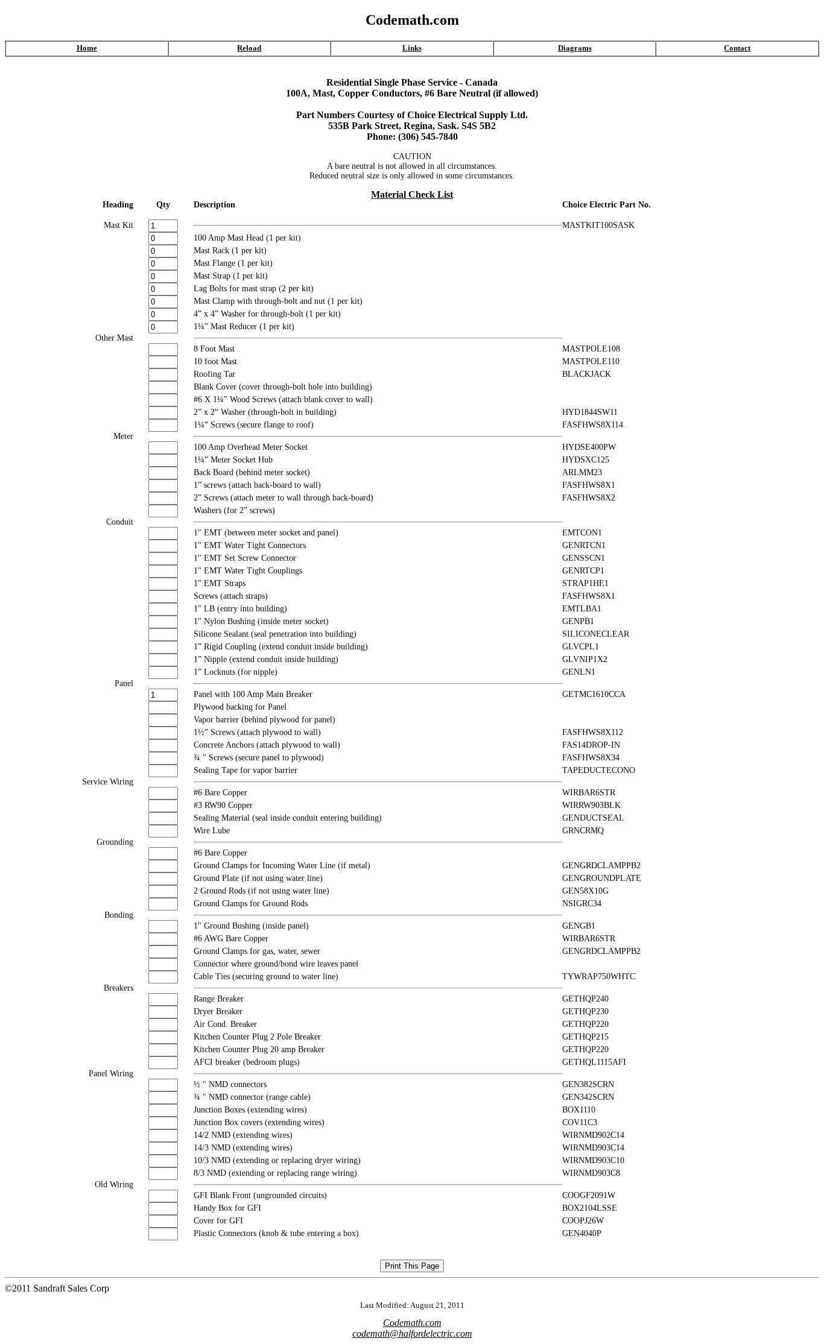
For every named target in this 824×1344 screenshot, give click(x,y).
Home (87, 47)
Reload (249, 47)
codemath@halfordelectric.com (412, 1333)
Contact (737, 47)
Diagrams (575, 47)
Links (412, 47)
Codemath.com (412, 1322)
